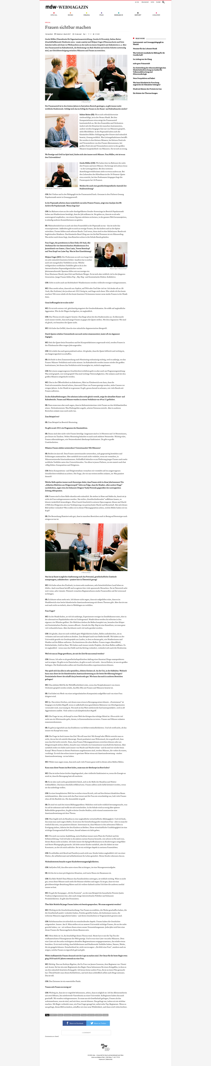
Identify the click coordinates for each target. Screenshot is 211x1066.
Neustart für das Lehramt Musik (145, 48)
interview (91, 1015)
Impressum (102, 1059)
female (60, 1015)
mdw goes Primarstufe (141, 63)
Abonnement (145, 2)
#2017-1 (53, 1015)
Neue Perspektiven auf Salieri (144, 78)
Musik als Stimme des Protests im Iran (147, 89)
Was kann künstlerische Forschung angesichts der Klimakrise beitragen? (147, 83)
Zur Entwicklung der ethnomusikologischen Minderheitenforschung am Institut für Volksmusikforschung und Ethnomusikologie (149, 71)
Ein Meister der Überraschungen (145, 93)
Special (47, 22)
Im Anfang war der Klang (142, 59)
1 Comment (86, 1033)
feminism (67, 1015)
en (135, 2)
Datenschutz (109, 1059)
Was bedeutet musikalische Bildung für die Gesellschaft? (149, 54)
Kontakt (158, 2)
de (138, 2)
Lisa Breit (50, 34)
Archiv (152, 2)
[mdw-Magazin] (67, 3)
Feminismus (76, 1015)
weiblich (98, 1015)
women (105, 1015)
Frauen (84, 1015)
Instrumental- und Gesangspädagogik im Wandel (148, 43)
